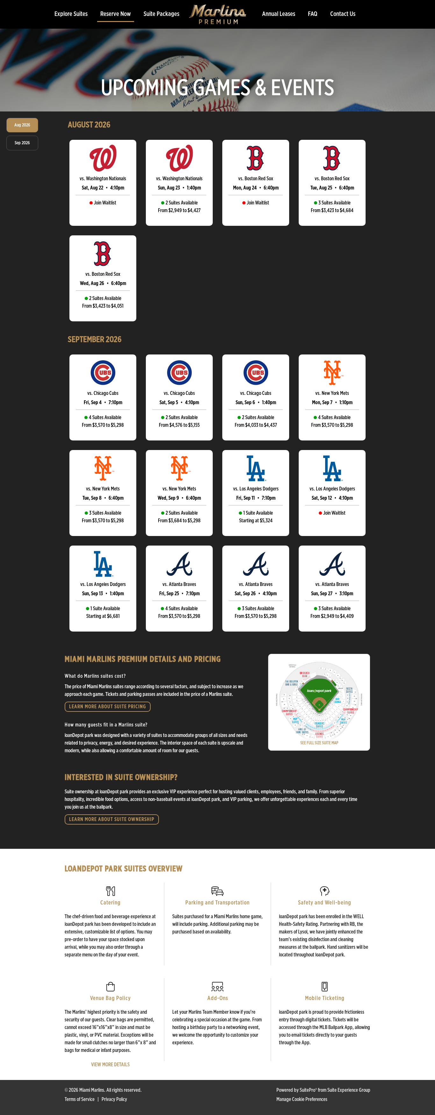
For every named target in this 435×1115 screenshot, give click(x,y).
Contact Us (342, 14)
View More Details (110, 1064)
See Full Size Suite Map (319, 743)
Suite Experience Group (348, 1090)
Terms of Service (80, 1099)
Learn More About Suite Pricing (107, 706)
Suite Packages (161, 14)
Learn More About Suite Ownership (111, 819)
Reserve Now (115, 14)
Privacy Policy (114, 1099)
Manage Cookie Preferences (301, 1099)
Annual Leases (278, 14)
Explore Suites (71, 14)
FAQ (312, 14)
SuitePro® (308, 1090)
